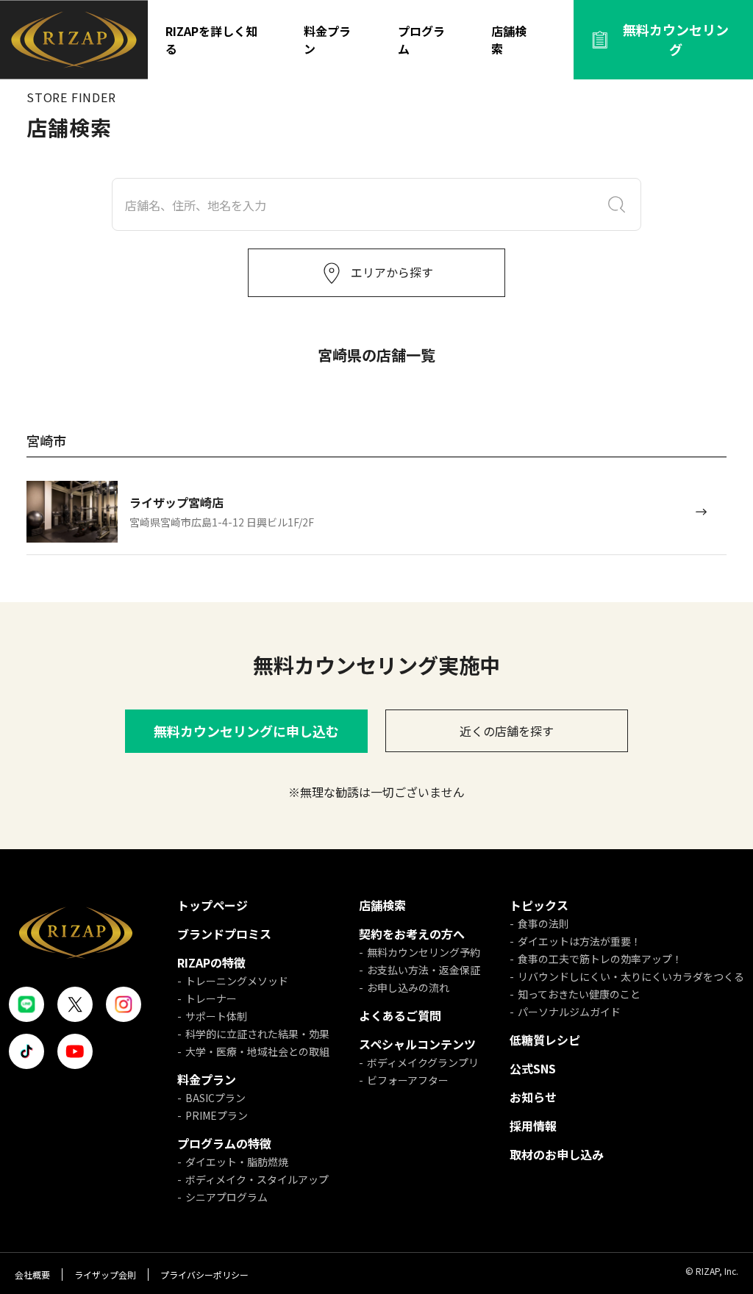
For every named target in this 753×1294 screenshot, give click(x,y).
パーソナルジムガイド (569, 1011)
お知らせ (533, 1097)
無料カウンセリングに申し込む (246, 730)
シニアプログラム (226, 1197)
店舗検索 (509, 39)
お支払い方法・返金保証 (423, 969)
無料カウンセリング (676, 39)
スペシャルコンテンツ (417, 1044)
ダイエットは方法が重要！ (579, 941)
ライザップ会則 (105, 1274)
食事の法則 (543, 923)
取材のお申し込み (557, 1154)
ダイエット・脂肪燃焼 (236, 1161)
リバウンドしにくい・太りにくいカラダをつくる (631, 976)
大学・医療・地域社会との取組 (257, 1051)
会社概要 (32, 1274)
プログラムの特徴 (224, 1143)
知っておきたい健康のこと (579, 994)
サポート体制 (216, 1016)
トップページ (212, 905)
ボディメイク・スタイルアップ (257, 1179)
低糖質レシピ (545, 1039)
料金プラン (327, 39)
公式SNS (533, 1068)
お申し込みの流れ (408, 987)
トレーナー (211, 998)
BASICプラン (215, 1097)
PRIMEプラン (216, 1115)
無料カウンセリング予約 (423, 952)
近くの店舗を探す (507, 731)
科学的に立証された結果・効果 (257, 1033)
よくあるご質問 (400, 1015)
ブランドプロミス (224, 934)
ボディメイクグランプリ (423, 1062)
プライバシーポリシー (204, 1274)
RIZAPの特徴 (211, 962)
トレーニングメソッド (236, 980)
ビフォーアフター (408, 1080)
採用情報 (533, 1125)
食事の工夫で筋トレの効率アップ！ (600, 958)
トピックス (539, 905)
